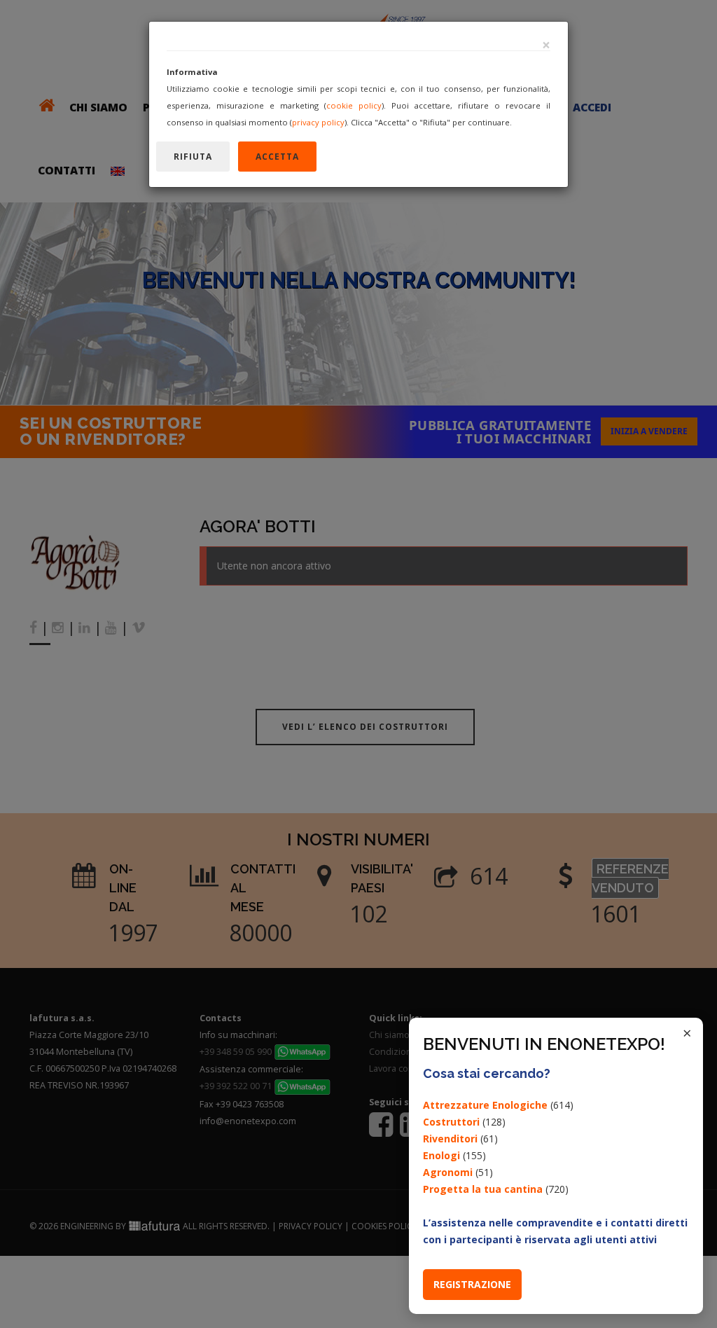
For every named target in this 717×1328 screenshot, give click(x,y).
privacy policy (318, 122)
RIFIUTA (193, 156)
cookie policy (354, 105)
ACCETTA (277, 156)
